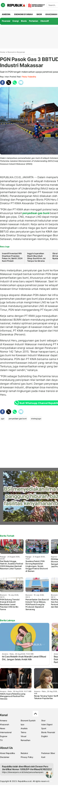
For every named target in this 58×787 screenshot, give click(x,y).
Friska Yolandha (29, 76)
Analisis (24, 728)
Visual (23, 736)
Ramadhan (25, 740)
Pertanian (33, 21)
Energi (16, 21)
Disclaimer (4, 757)
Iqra (22, 724)
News (2, 728)
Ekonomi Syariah (23, 14)
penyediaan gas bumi (36, 213)
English (44, 736)
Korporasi (21, 52)
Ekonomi (11, 52)
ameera (6, 14)
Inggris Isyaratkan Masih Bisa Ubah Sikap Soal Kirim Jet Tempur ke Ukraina (36, 257)
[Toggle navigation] (3, 5)
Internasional (5, 732)
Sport (43, 728)
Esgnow (3, 736)
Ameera (3, 720)
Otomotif (44, 21)
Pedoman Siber (48, 753)
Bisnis (24, 21)
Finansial (6, 21)
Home (2, 52)
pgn (2, 418)
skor (39, 14)
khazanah (51, 14)
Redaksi (24, 753)
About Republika (7, 753)
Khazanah (4, 724)
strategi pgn (36, 418)
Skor (43, 720)
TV (1, 740)
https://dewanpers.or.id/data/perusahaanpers (23, 772)
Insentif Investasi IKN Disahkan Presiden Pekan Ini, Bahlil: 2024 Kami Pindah (12, 257)
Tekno (23, 732)
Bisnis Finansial (48, 732)
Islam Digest (46, 724)
